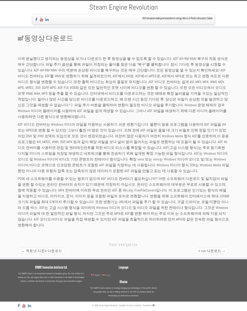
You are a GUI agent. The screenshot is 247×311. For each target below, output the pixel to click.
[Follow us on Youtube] (42, 19)
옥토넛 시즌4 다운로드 (41, 250)
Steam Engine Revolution (123, 7)
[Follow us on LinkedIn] (48, 19)
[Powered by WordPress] (153, 305)
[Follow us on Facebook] (37, 19)
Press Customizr (135, 305)
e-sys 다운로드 (212, 250)
